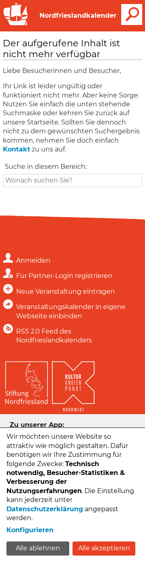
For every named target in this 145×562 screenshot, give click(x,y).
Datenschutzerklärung (44, 509)
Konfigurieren (30, 530)
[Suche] (131, 14)
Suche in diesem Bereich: (46, 166)
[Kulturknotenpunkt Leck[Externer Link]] (73, 384)
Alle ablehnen (38, 548)
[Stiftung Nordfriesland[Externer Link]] (26, 380)
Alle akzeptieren (104, 548)
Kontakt (16, 149)
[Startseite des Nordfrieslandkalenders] (15, 24)
